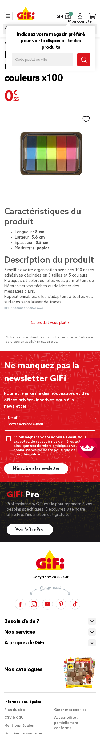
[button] (68, 16)
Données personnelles (23, 734)
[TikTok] (75, 603)
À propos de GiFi (24, 643)
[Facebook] (20, 603)
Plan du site (14, 710)
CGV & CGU (14, 718)
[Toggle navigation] (8, 16)
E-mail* (13, 418)
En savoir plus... (48, 342)
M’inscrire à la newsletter (36, 468)
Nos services (19, 632)
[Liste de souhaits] (86, 119)
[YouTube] (47, 603)
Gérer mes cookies (70, 710)
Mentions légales (19, 726)
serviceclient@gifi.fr (21, 342)
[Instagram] (34, 603)
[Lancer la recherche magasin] (83, 59)
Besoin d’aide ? (21, 621)
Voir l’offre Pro (29, 529)
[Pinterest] (61, 603)
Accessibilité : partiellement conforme (66, 723)
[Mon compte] (80, 16)
